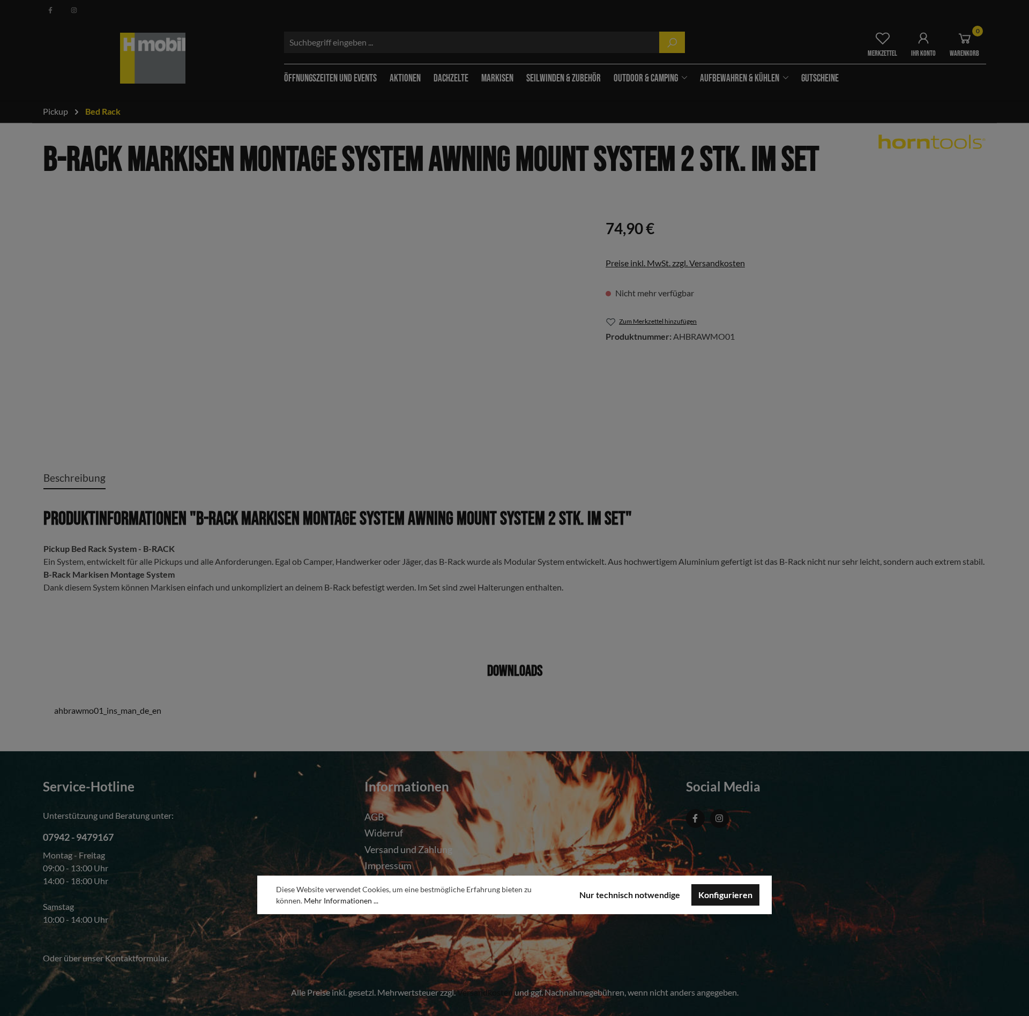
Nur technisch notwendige (629, 895)
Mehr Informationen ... (341, 900)
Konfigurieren (725, 895)
